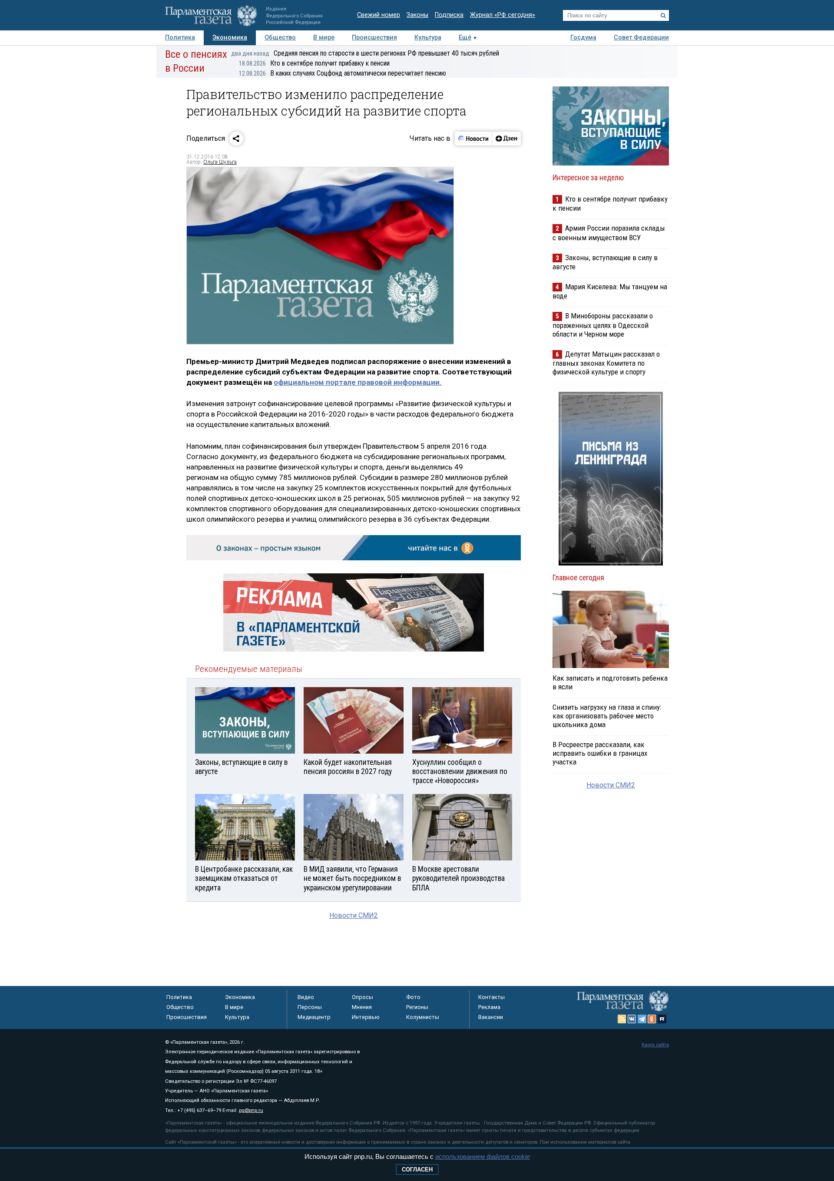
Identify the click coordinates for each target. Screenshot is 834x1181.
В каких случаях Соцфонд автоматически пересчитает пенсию (342, 73)
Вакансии (490, 1017)
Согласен (417, 1169)
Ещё (465, 37)
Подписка (449, 15)
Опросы (362, 997)
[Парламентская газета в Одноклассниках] (652, 1019)
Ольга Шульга (220, 162)
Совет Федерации (641, 37)
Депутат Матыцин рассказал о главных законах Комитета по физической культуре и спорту (606, 363)
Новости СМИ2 (353, 915)
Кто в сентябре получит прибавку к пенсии (314, 63)
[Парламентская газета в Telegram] (642, 1019)
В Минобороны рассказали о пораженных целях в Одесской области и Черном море (603, 324)
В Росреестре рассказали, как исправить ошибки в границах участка (600, 753)
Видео (306, 997)
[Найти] (663, 15)
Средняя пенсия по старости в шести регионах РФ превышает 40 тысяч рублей (365, 53)
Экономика (229, 37)
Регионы (417, 1007)
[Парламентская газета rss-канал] (622, 1019)
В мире (323, 37)
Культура (427, 37)
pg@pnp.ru (251, 1110)
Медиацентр (314, 1017)
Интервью (366, 1017)
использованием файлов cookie (482, 1156)
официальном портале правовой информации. (358, 382)
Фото (413, 997)
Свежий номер (378, 15)
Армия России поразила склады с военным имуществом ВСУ (609, 232)
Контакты (491, 997)
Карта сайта (655, 1045)
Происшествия (374, 37)
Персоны (310, 1007)
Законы (417, 15)
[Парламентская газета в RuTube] (662, 1019)
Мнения (362, 1007)
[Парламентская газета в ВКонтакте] (632, 1019)
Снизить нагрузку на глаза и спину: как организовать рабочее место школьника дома (607, 716)
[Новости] (473, 139)
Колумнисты (422, 1017)
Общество (280, 37)
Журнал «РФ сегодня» (502, 15)
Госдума (583, 37)
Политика (180, 37)
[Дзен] (506, 139)
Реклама (489, 1007)
